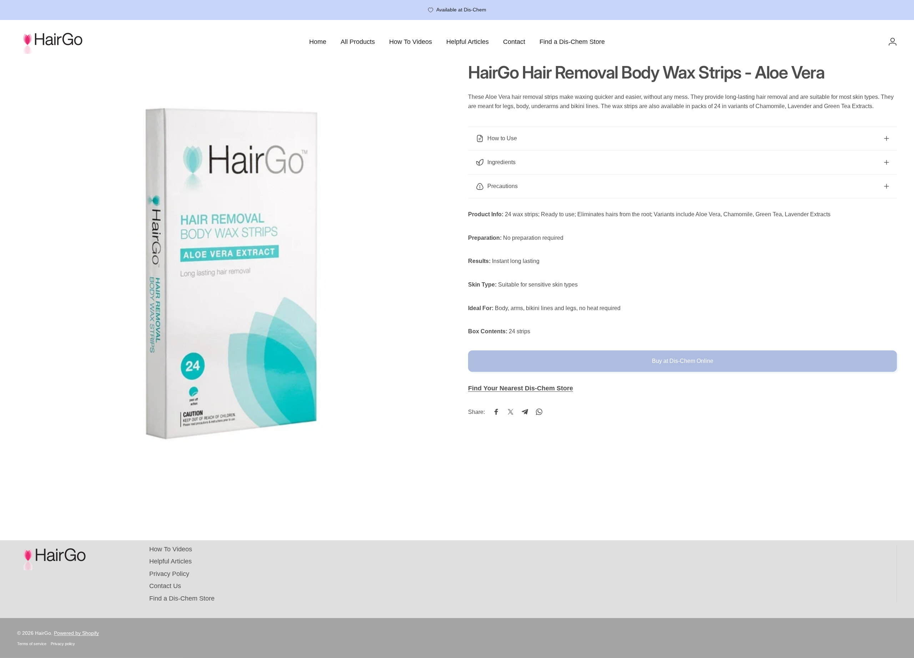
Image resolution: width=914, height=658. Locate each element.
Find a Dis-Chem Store (182, 598)
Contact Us (165, 585)
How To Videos (170, 549)
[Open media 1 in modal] (231, 278)
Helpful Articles (170, 561)
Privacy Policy (169, 573)
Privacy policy (63, 644)
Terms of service (31, 644)
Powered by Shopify (76, 633)
